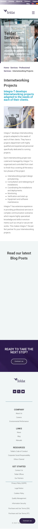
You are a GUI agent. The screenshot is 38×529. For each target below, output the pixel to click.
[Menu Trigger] (33, 12)
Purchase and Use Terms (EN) (19, 508)
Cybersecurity (19, 301)
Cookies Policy (19, 493)
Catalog (11, 1)
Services (14, 68)
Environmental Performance (19, 421)
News (19, 432)
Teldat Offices (19, 474)
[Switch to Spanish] (37, 4)
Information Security (19, 503)
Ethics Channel (19, 459)
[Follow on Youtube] (23, 391)
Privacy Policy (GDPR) (19, 483)
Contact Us (19, 470)
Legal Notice (19, 488)
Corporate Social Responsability (19, 455)
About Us (19, 1)
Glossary (3, 1)
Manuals (19, 440)
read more (19, 322)
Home (6, 68)
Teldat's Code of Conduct (19, 451)
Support (35, 1)
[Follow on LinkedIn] (14, 391)
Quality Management (19, 498)
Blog (28, 3)
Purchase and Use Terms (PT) (19, 513)
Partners (27, 1)
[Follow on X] (18, 391)
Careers (19, 417)
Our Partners (19, 478)
